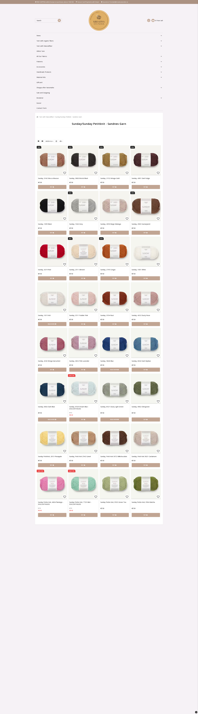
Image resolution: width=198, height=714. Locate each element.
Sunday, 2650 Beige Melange (110, 224)
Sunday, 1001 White (139, 270)
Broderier (40, 98)
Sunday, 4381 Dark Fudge (141, 178)
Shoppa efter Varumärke (45, 88)
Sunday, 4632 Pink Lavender (79, 361)
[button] (148, 20)
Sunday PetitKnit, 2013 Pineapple (50, 456)
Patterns (40, 62)
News (39, 36)
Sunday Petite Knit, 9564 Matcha (143, 502)
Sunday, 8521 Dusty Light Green (111, 407)
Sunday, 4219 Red (44, 270)
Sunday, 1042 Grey (76, 224)
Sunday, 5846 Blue (107, 361)
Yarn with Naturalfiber (44, 46)
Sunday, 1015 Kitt (44, 315)
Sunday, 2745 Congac (108, 270)
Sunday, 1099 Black (45, 224)
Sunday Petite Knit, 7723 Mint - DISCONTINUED (80, 503)
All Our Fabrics (42, 56)
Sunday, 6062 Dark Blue (46, 407)
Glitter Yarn (41, 51)
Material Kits (41, 77)
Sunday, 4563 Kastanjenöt (141, 224)
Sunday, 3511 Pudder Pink (78, 315)
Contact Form (42, 108)
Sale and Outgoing (43, 93)
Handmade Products (44, 72)
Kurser (39, 103)
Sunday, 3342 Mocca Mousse (48, 178)
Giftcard (39, 82)
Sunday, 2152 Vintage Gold (110, 178)
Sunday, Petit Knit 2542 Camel (80, 456)
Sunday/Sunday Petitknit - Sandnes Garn (68, 117)
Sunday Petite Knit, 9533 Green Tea (113, 502)
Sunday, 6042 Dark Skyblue (141, 361)
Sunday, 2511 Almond (77, 270)
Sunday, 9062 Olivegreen (141, 407)
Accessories (41, 67)
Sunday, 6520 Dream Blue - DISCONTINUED (79, 408)
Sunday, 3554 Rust (107, 315)
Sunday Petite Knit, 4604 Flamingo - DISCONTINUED (50, 503)
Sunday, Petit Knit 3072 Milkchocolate (113, 456)
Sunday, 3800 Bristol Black (78, 178)
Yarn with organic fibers (45, 41)
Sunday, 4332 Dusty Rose (141, 315)
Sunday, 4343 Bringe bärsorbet (49, 361)
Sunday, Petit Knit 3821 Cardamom (144, 456)
